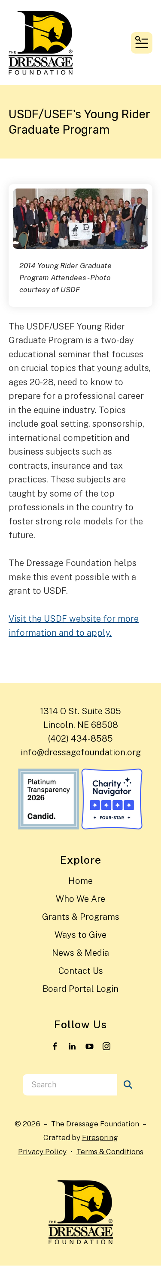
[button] (141, 43)
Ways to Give (80, 935)
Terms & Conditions (109, 1151)
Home (80, 881)
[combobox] (70, 1084)
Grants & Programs (80, 917)
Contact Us (80, 971)
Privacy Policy (42, 1151)
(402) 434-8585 (80, 738)
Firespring (100, 1137)
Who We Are (80, 899)
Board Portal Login (80, 989)
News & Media (80, 953)
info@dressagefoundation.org (81, 752)
